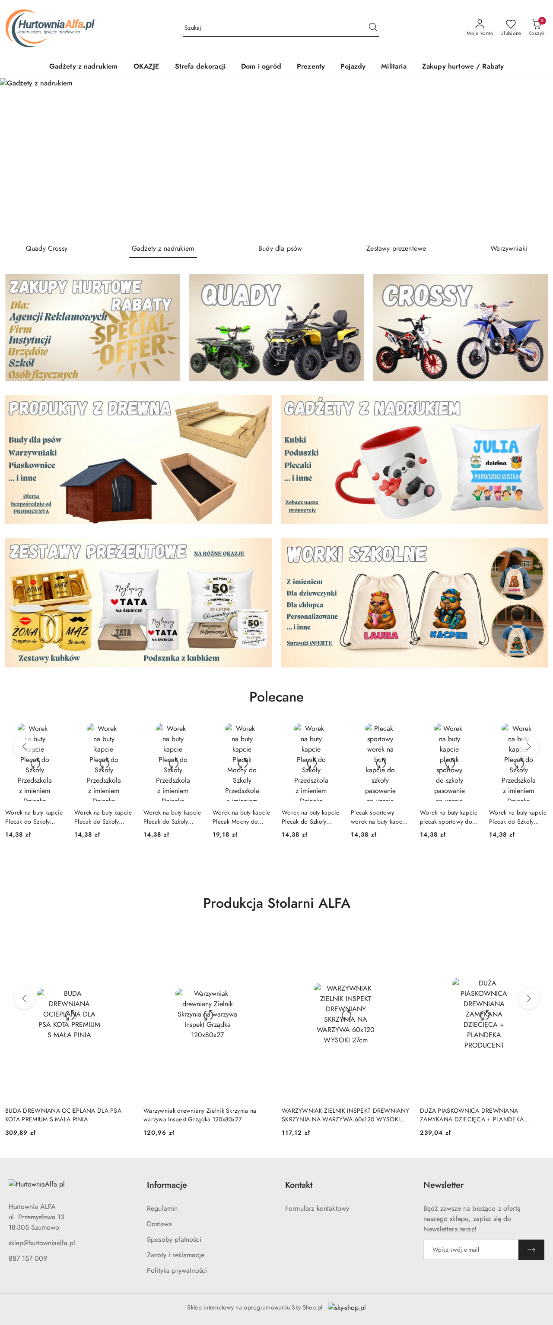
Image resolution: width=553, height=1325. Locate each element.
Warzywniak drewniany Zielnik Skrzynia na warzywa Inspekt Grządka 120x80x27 (61, 1115)
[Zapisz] (531, 1250)
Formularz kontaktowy (317, 1208)
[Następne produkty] (529, 746)
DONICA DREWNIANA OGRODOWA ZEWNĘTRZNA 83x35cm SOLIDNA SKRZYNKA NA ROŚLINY (484, 1115)
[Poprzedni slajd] (19, 157)
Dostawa (159, 1224)
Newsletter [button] (443, 1185)
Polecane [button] (276, 697)
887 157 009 (28, 1258)
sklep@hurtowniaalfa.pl (42, 1243)
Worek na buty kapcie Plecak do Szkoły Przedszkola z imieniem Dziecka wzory (34, 816)
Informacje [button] (167, 1185)
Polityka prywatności (177, 1270)
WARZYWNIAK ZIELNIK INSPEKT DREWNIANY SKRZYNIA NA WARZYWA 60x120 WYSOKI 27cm (207, 1115)
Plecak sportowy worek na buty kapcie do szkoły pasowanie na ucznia (310, 816)
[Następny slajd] (534, 157)
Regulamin (162, 1208)
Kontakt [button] (298, 1185)
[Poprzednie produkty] (24, 746)
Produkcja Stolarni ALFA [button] (276, 903)
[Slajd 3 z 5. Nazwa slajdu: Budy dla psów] (276, 157)
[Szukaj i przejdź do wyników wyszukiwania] (373, 28)
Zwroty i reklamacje (175, 1255)
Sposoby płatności (174, 1239)
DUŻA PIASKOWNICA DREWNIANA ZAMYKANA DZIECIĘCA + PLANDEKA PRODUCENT (333, 1115)
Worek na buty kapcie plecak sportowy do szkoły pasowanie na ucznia (380, 816)
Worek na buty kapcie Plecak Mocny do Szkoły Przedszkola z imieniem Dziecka (172, 816)
